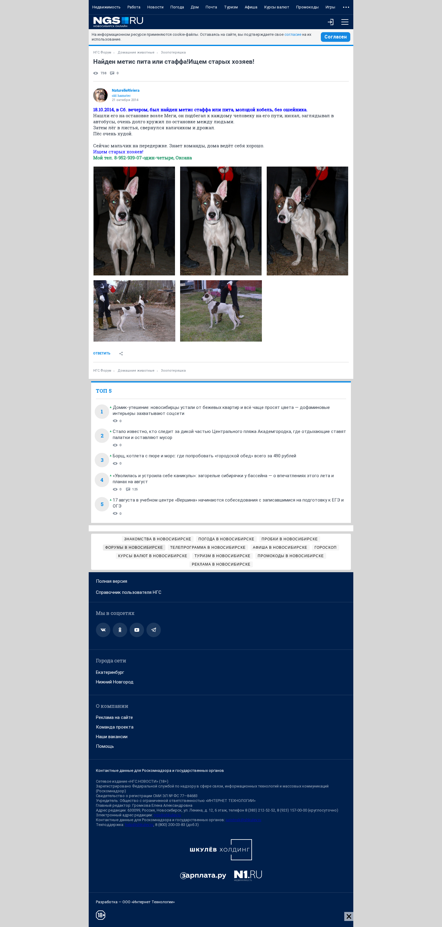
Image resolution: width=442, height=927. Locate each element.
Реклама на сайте (114, 717)
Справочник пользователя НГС (128, 592)
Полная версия (111, 581)
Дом (195, 7)
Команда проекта (115, 727)
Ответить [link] (101, 353)
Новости (155, 7)
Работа (133, 7)
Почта (211, 7)
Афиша (251, 7)
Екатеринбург (110, 672)
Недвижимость (106, 7)
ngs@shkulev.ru (167, 815)
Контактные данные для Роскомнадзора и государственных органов (160, 770)
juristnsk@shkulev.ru (243, 820)
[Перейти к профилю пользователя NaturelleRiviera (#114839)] (100, 95)
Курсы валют (276, 7)
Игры (330, 7)
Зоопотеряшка (173, 52)
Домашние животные (136, 52)
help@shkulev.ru (139, 824)
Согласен (335, 37)
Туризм (231, 7)
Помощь (105, 746)
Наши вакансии (111, 736)
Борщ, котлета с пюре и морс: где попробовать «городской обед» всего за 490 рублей (204, 456)
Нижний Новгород (115, 682)
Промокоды (307, 7)
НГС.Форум (102, 52)
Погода (177, 7)
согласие (292, 34)
